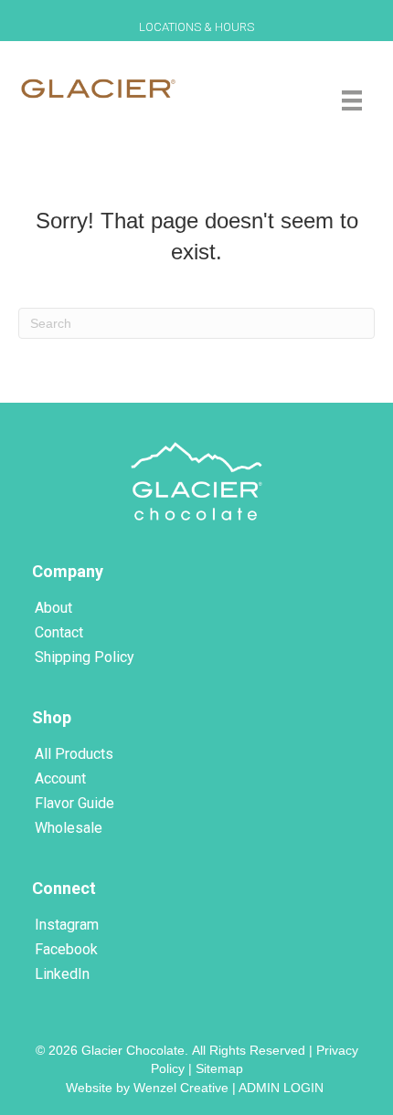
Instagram (67, 924)
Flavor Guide (74, 803)
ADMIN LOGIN (283, 1087)
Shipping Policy (84, 657)
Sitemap (219, 1068)
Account (60, 778)
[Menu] (352, 100)
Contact (59, 632)
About (53, 607)
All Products (74, 754)
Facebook (66, 949)
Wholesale (68, 827)
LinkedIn (62, 974)
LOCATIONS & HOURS (196, 27)
